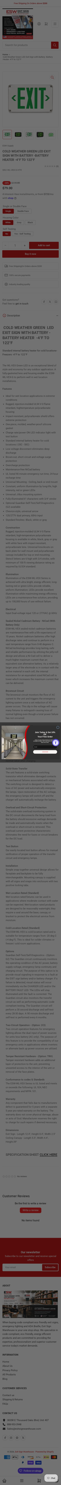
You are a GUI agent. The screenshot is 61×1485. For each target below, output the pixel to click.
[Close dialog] (58, 727)
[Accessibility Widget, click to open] (55, 742)
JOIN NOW (45, 751)
